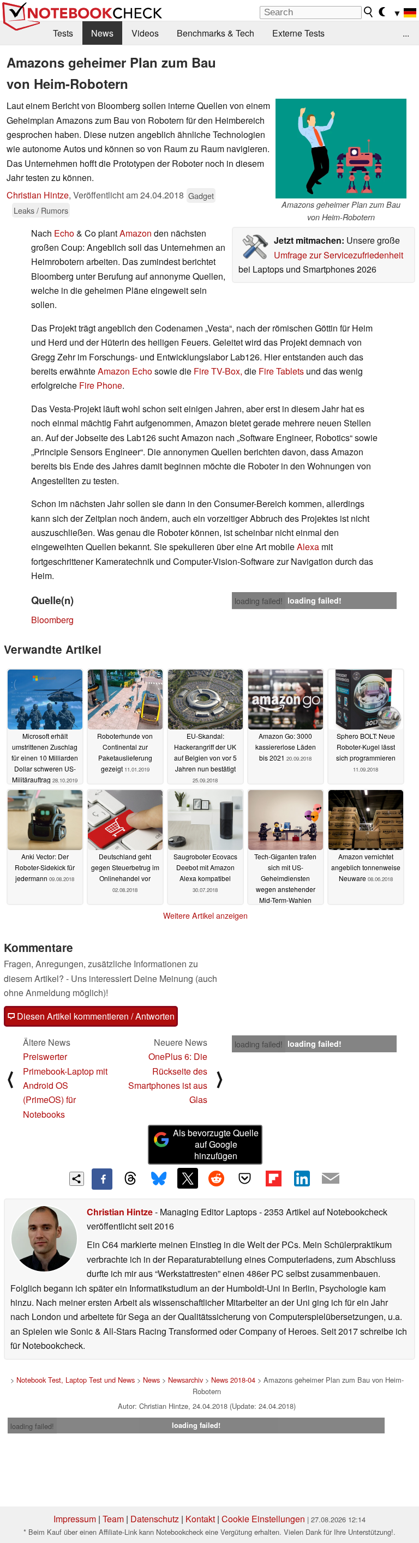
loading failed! (259, 600)
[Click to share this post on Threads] (130, 1178)
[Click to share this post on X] (187, 1178)
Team (113, 1518)
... (406, 33)
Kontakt (200, 1518)
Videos (145, 33)
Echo (64, 233)
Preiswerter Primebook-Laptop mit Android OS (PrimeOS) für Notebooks (65, 1085)
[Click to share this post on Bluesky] (158, 1178)
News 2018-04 (233, 1380)
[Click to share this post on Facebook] (102, 1178)
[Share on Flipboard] (273, 1178)
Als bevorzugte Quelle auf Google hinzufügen (216, 1144)
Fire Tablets (281, 371)
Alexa (308, 546)
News (102, 33)
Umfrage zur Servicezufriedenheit (338, 255)
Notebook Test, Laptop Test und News (75, 1380)
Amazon (135, 233)
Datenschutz (154, 1518)
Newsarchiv (185, 1380)
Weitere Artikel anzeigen (205, 915)
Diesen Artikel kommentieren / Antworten (95, 1016)
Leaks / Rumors (41, 210)
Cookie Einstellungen (263, 1518)
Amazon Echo (125, 371)
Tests (63, 33)
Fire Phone (100, 385)
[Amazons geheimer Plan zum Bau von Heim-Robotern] (341, 148)
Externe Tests (298, 33)
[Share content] (76, 1179)
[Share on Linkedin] (301, 1178)
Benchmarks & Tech (215, 33)
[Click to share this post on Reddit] (216, 1178)
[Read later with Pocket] (245, 1178)
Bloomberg (52, 619)
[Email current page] (330, 1178)
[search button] (369, 12)
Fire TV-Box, (218, 371)
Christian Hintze (38, 195)
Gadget (201, 195)
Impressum (74, 1518)
